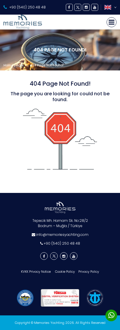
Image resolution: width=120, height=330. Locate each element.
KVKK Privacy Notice (36, 271)
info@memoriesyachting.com (62, 234)
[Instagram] (86, 7)
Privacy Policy (88, 271)
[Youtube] (94, 7)
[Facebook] (69, 7)
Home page (13, 65)
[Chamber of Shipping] (95, 298)
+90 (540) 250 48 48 (27, 7)
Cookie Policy (65, 271)
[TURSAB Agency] (60, 298)
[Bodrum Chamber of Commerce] (25, 298)
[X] (77, 7)
